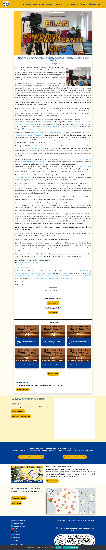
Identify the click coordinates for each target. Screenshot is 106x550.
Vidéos (42, 4)
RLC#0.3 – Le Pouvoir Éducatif (25, 365)
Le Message (46, 276)
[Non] (104, 547)
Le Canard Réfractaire (46, 273)
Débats (58, 64)
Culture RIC (73, 278)
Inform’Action (63, 273)
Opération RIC (85, 276)
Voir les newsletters (18, 411)
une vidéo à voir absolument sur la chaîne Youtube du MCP (60, 126)
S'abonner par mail (22, 389)
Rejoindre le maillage (19, 498)
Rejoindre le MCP (53, 303)
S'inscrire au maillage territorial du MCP (31, 457)
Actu (29, 4)
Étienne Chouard (75, 276)
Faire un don (74, 4)
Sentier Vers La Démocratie (60, 276)
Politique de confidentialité (85, 520)
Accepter (58, 547)
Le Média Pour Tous (22, 267)
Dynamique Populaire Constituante (30, 276)
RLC (35, 4)
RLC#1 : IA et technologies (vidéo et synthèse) (79, 342)
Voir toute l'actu (53, 373)
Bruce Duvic (33, 278)
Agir (67, 4)
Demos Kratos (20, 265)
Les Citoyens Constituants (45, 278)
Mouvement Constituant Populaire (27, 262)
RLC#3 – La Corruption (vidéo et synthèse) (26, 342)
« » (46, 133)
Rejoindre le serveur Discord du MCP (74, 457)
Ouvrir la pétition (52, 481)
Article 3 (66, 278)
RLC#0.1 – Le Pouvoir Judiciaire (77, 365)
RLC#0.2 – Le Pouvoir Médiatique (52, 365)
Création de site (90, 523)
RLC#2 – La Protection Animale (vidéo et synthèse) (51, 342)
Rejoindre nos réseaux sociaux (21, 416)
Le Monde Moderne (31, 273)
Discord (93, 4)
